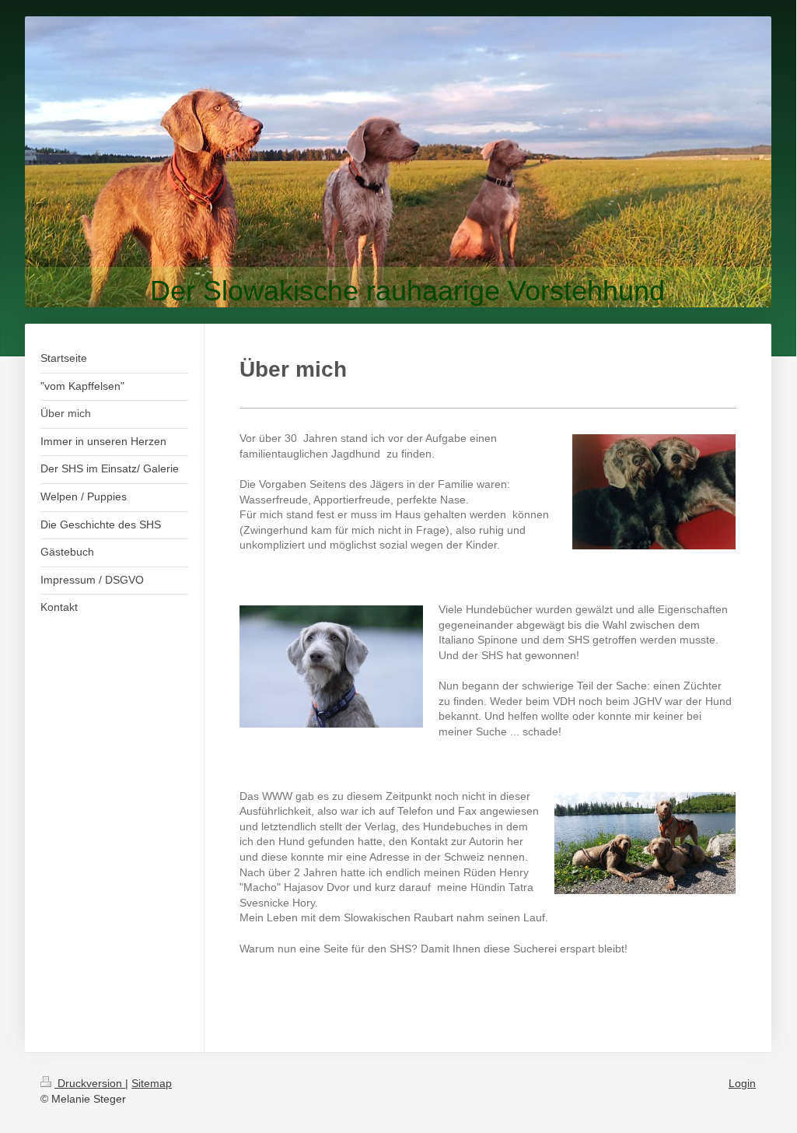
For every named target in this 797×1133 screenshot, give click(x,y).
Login (742, 1083)
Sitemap (151, 1083)
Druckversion (89, 1083)
